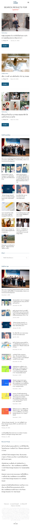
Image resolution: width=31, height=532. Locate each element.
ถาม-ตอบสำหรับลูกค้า (14, 504)
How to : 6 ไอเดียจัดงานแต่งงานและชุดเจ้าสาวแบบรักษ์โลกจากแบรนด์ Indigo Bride (22, 231)
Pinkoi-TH (5, 40)
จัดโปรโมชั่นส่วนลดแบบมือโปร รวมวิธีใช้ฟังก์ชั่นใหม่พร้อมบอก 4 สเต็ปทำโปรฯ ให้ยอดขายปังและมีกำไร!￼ (21, 345)
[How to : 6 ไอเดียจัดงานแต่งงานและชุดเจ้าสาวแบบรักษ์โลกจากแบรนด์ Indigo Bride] (22, 222)
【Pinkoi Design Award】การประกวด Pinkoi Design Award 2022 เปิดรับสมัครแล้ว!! (8, 197)
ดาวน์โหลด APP (23, 504)
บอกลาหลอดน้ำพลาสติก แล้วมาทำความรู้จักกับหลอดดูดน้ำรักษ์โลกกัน (7, 214)
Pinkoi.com (6, 504)
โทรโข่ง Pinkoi (4, 32)
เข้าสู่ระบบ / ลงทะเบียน (15, 505)
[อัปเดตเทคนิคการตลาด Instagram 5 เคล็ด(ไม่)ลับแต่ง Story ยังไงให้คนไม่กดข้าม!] (8, 168)
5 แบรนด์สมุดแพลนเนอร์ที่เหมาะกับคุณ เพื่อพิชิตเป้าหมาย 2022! (22, 214)
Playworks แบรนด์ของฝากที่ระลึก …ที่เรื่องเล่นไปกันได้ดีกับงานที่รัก (8, 246)
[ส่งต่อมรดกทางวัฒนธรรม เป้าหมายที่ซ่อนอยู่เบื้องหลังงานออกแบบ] (8, 222)
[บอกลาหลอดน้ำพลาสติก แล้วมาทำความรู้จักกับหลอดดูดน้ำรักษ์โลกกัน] (8, 206)
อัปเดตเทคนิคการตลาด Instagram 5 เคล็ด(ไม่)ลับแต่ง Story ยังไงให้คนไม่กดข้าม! (8, 177)
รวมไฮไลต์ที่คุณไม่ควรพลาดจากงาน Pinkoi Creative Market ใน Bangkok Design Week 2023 (14, 433)
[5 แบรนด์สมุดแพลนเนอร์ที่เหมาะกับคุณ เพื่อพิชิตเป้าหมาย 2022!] (22, 206)
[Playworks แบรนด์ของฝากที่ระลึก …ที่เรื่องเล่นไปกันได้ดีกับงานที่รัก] (8, 239)
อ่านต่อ (5, 45)
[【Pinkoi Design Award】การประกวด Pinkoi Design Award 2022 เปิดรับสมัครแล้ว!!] (8, 189)
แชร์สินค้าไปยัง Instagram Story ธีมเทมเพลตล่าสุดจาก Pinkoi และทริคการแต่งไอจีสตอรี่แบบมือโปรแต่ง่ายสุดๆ (21, 357)
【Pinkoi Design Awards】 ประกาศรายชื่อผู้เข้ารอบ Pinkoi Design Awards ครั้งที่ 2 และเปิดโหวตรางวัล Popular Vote (14, 424)
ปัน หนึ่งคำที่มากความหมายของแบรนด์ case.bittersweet (21, 197)
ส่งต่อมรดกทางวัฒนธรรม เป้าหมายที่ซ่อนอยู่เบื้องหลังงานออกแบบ (8, 230)
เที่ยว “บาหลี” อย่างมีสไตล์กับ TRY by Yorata (15, 76)
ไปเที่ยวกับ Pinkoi (5, 73)
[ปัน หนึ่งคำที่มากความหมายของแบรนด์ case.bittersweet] (22, 189)
